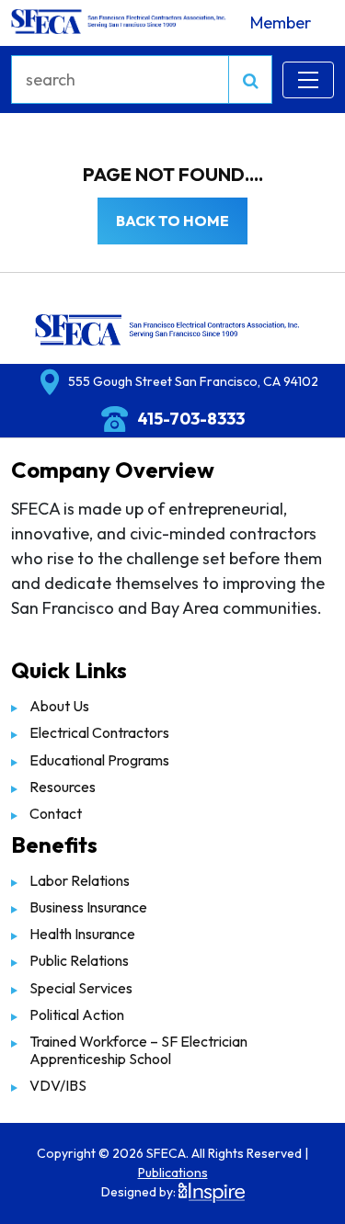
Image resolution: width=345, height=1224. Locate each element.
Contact (55, 813)
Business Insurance (88, 907)
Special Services (80, 988)
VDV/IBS (57, 1085)
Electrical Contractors (99, 732)
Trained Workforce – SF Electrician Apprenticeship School (138, 1050)
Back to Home (172, 220)
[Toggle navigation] (308, 80)
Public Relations (79, 960)
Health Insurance (82, 933)
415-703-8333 (191, 418)
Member (280, 22)
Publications (173, 1172)
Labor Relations (79, 880)
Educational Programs (99, 760)
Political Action (76, 1014)
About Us (59, 706)
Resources (62, 786)
